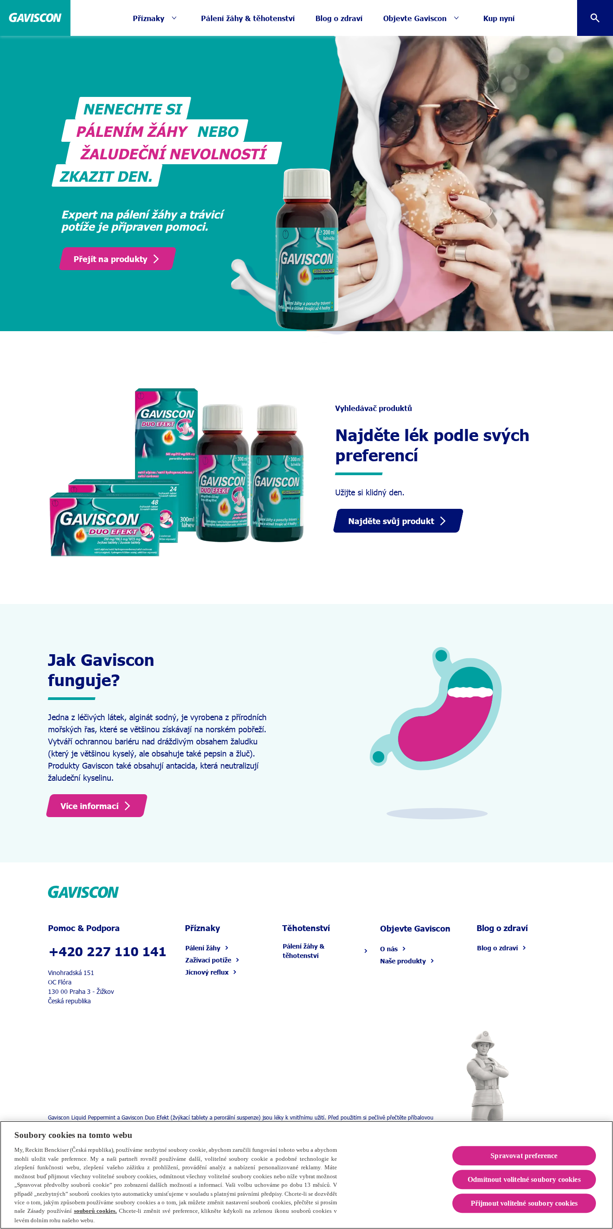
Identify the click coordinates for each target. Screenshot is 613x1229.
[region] (306, 1175)
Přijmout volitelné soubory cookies (524, 1203)
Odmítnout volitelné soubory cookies (524, 1179)
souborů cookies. (95, 1211)
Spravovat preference (523, 1155)
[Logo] (35, 18)
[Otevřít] (595, 18)
